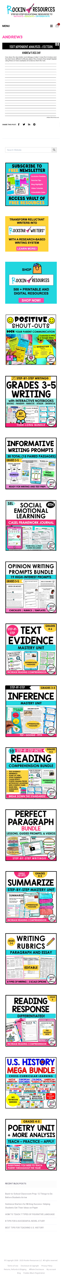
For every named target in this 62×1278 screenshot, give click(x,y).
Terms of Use (12, 1266)
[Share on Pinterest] (34, 124)
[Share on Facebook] (18, 124)
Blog (19, 1273)
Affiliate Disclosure (36, 1269)
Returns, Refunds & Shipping (15, 1269)
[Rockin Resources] (31, 11)
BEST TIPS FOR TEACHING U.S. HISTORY (24, 1227)
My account (51, 1269)
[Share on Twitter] (24, 124)
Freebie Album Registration (34, 1273)
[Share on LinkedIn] (29, 124)
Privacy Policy (46, 1266)
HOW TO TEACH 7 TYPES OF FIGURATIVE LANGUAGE (30, 1214)
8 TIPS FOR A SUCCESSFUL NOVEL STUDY (25, 1221)
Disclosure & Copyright (30, 1266)
